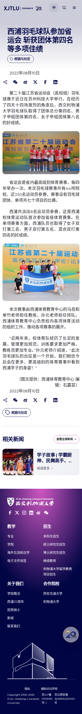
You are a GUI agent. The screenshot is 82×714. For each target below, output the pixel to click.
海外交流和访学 (18, 552)
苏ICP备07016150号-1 (47, 699)
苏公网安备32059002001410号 (64, 699)
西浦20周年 (15, 601)
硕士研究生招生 (54, 544)
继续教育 (49, 560)
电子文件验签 (16, 560)
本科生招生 (51, 536)
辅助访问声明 (49, 688)
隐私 (27, 688)
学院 (10, 544)
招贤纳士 (13, 610)
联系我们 (13, 626)
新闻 (10, 618)
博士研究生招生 (54, 552)
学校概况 (13, 593)
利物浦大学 (51, 601)
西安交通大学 (52, 593)
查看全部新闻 (64, 439)
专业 (10, 536)
